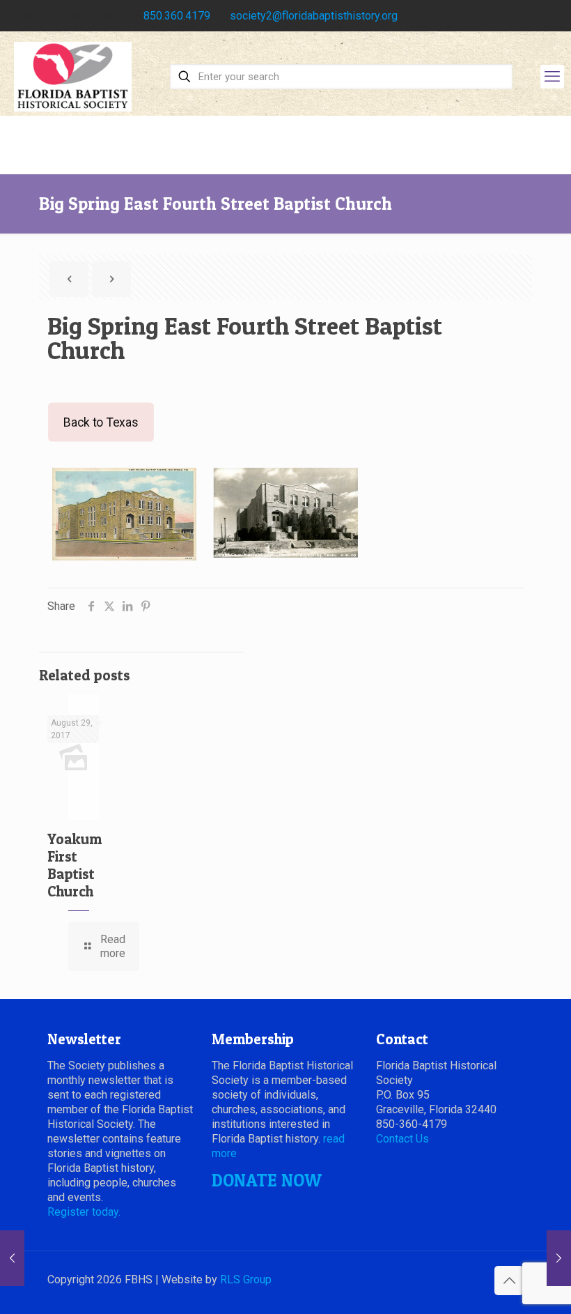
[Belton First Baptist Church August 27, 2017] (12, 1258)
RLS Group (246, 1279)
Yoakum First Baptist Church (74, 865)
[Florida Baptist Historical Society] (73, 76)
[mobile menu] (552, 77)
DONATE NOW (267, 1180)
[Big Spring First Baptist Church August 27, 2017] (559, 1258)
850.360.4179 (176, 15)
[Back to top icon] (509, 1280)
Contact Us (402, 1138)
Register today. (83, 1211)
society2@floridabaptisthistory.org (314, 15)
